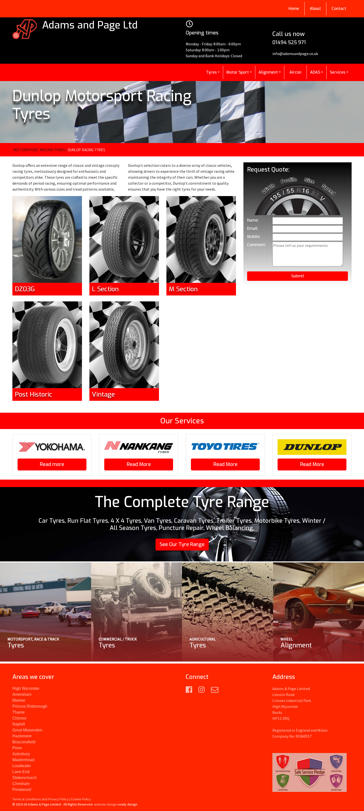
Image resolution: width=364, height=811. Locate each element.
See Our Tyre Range (182, 544)
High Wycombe (25, 688)
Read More (139, 464)
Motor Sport (237, 72)
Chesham (20, 784)
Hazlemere (22, 736)
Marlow (18, 700)
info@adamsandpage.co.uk (295, 53)
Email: (252, 228)
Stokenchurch (24, 778)
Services (337, 72)
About (315, 8)
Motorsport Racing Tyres (39, 149)
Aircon (295, 72)
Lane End (20, 772)
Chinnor (19, 718)
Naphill (18, 724)
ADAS (315, 72)
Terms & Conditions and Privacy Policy (40, 799)
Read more (52, 464)
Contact (339, 8)
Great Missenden (27, 730)
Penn (17, 748)
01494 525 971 (289, 42)
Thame (18, 712)
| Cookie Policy (80, 799)
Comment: (256, 244)
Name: (253, 220)
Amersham (21, 694)
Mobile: (253, 236)
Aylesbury (21, 754)
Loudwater (21, 766)
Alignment (268, 72)
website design (105, 804)
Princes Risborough (29, 706)
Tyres (211, 72)
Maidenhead (23, 760)
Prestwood (21, 789)
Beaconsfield (23, 742)
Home (293, 8)
